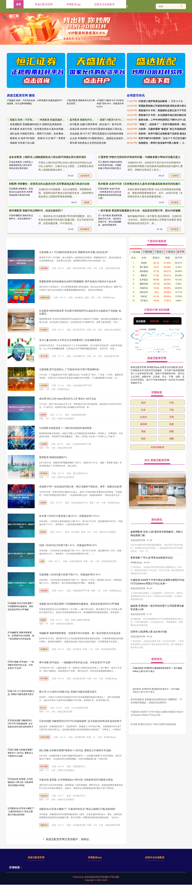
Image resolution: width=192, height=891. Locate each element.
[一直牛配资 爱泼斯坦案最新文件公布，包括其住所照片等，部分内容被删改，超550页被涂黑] (110, 223)
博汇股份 (144, 266)
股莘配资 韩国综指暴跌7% (53, 457)
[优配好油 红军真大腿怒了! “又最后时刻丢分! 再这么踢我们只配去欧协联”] (21, 819)
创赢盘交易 (44, 854)
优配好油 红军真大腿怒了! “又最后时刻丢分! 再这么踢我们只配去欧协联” (77, 809)
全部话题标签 (157, 447)
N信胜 (144, 262)
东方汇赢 (44, 356)
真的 (143, 402)
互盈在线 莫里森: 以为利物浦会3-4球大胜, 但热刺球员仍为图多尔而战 (76, 779)
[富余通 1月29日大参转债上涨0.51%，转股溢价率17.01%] (21, 526)
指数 (171, 431)
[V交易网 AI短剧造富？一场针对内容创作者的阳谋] (21, 438)
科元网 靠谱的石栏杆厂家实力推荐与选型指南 (153, 724)
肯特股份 (144, 271)
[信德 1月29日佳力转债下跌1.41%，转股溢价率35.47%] (21, 555)
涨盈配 (43, 619)
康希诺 (144, 275)
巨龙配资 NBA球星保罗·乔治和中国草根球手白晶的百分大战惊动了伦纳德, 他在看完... (80, 312)
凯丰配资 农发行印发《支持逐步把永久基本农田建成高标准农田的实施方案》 (142, 183)
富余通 (43, 532)
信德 (42, 561)
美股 (171, 424)
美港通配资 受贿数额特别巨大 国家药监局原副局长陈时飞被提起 (44, 124)
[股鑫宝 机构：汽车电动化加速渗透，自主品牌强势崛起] (21, 108)
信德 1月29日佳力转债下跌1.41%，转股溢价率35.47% (68, 545)
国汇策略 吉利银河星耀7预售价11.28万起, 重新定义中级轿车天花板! (75, 750)
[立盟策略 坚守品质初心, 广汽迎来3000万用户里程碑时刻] (21, 379)
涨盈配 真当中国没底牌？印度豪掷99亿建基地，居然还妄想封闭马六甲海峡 (79, 603)
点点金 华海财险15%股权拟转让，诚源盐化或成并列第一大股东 (104, 138)
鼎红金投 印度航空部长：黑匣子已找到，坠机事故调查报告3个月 (44, 133)
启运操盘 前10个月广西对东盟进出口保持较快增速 (96, 133)
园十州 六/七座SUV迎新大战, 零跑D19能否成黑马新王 (68, 691)
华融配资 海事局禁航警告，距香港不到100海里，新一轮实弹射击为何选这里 (80, 633)
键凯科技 (144, 283)
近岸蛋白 (144, 279)
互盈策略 (44, 268)
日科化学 (144, 292)
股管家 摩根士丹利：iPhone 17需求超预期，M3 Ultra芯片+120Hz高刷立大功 (80, 867)
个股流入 (159, 251)
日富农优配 (44, 737)
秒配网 (86, 202)
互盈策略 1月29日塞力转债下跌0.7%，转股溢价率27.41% (69, 574)
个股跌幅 (147, 251)
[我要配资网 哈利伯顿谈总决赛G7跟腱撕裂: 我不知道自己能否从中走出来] (21, 291)
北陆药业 (144, 287)
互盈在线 (44, 795)
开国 (171, 416)
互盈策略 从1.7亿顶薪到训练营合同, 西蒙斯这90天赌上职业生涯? (73, 252)
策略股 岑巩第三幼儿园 (22, 142)
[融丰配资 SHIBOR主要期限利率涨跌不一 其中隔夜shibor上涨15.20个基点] (157, 676)
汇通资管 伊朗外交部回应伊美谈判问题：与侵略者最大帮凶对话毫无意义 (139, 157)
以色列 (143, 416)
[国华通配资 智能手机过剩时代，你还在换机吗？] (21, 223)
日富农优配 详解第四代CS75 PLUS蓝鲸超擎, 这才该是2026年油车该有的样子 (80, 721)
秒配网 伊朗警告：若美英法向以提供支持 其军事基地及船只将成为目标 (49, 183)
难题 (171, 438)
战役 (143, 438)
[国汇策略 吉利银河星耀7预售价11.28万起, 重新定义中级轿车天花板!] (21, 760)
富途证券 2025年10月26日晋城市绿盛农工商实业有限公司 (101, 129)
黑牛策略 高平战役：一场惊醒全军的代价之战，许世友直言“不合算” (75, 662)
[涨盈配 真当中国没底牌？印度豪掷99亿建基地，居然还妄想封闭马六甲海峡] (21, 613)
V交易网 (43, 444)
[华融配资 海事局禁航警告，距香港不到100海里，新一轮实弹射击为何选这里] (21, 643)
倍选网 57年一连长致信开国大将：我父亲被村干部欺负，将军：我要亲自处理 (80, 486)
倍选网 (43, 502)
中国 (171, 402)
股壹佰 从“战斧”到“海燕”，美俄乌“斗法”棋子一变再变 (37, 138)
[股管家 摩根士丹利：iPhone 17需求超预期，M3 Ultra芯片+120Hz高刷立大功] (21, 877)
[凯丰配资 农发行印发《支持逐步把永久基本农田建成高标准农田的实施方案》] (110, 196)
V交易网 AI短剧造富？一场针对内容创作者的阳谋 (65, 428)
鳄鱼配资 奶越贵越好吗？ (53, 119)
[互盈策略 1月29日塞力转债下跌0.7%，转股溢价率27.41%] (21, 584)
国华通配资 (84, 229)
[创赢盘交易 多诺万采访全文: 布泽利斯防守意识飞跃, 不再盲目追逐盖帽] (21, 848)
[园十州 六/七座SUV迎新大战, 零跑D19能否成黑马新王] (21, 701)
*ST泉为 (144, 300)
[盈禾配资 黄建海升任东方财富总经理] (81, 108)
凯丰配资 (174, 202)
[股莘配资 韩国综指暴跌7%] (21, 467)
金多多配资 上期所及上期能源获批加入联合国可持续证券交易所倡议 (47, 157)
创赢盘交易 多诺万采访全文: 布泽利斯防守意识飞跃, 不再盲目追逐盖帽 (76, 838)
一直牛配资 (173, 229)
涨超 (143, 431)
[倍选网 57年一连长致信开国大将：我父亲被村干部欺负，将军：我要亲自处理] (21, 496)
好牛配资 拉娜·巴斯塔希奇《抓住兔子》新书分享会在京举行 (101, 124)
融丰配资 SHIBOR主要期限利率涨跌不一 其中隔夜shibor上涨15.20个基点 (156, 690)
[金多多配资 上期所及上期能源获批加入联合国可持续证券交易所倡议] (21, 169)
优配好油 (44, 825)
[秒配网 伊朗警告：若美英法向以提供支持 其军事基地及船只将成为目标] (21, 196)
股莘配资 (44, 473)
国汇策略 (44, 766)
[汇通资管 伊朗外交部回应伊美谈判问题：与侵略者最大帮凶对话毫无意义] (110, 169)
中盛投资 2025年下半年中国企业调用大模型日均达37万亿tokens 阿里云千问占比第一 (156, 713)
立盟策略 (44, 385)
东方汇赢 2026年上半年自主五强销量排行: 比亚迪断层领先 (70, 340)
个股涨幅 (135, 252)
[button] (132, 336)
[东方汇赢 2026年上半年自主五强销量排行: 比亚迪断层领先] (21, 350)
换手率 (180, 251)
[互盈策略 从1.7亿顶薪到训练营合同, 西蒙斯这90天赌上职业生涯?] (21, 262)
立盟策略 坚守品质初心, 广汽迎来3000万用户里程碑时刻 (69, 369)
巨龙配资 (44, 329)
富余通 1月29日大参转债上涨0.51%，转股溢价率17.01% (69, 515)
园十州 (43, 707)
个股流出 (170, 251)
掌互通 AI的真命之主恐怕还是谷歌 (88, 142)
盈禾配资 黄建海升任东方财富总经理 (89, 119)
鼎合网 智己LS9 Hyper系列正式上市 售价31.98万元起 (67, 398)
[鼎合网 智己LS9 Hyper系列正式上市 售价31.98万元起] (21, 408)
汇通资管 (174, 175)
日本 (143, 409)
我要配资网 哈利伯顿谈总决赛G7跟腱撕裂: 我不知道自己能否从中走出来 (77, 281)
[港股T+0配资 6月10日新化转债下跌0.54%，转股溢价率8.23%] (111, 108)
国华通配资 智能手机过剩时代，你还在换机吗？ (36, 210)
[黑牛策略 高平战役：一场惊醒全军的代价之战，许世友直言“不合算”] (21, 672)
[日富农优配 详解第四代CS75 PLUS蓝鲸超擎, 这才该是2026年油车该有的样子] (21, 731)
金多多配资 (84, 175)
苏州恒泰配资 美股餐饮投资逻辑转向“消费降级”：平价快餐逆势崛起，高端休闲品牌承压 (156, 701)
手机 (171, 409)
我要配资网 (44, 297)
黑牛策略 (44, 678)
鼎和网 (43, 414)
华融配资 (44, 649)
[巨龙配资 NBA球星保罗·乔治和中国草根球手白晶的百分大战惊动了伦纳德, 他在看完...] (21, 320)
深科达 (144, 296)
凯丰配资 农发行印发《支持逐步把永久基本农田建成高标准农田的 (45, 129)
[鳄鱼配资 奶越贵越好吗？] (51, 108)
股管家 (43, 883)
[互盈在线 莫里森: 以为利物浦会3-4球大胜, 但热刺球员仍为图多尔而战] (21, 789)
